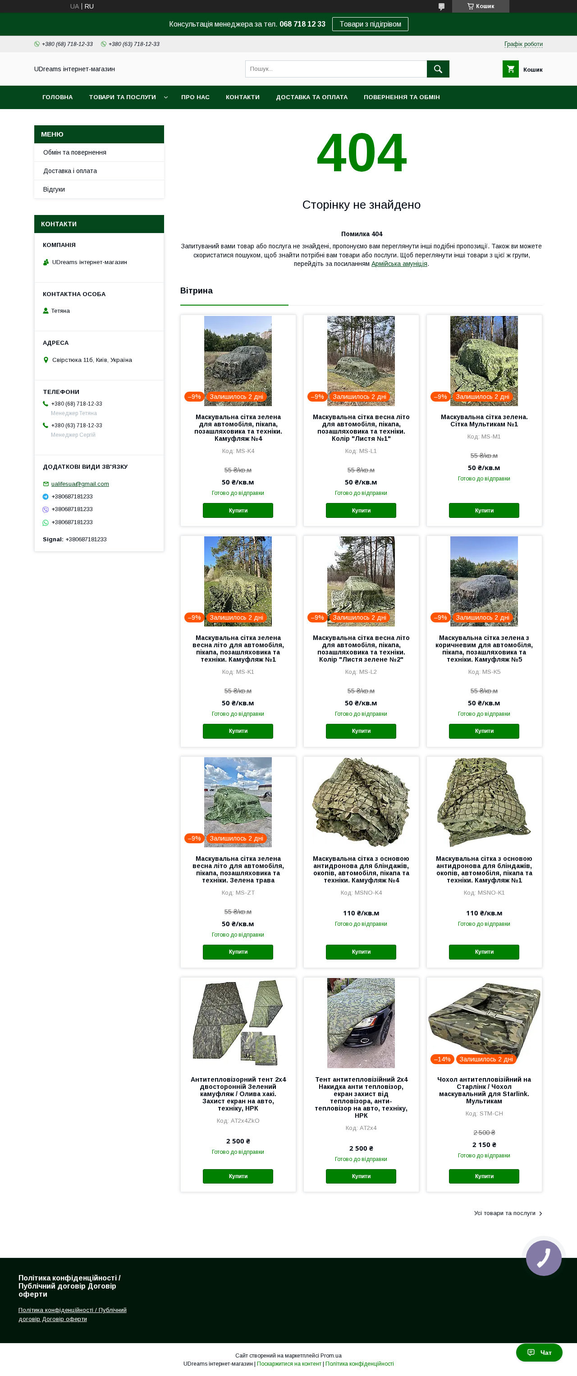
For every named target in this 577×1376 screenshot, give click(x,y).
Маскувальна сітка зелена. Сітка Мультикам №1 (484, 420)
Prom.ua (331, 1356)
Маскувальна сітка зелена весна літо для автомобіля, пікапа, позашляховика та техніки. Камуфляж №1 (238, 648)
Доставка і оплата (70, 170)
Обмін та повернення (74, 152)
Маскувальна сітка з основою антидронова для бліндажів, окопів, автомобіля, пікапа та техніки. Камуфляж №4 (361, 869)
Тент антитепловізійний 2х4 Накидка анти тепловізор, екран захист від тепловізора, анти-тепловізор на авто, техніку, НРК (361, 1097)
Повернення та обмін (402, 97)
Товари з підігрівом (370, 24)
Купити (238, 510)
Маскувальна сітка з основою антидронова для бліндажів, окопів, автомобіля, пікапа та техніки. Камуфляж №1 (484, 869)
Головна (57, 97)
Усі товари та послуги (505, 1213)
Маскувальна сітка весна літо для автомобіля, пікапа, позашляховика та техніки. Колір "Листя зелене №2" (361, 648)
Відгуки (54, 189)
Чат (546, 1352)
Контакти (243, 97)
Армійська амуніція (399, 263)
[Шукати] (438, 69)
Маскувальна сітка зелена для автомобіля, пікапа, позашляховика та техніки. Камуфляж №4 (238, 427)
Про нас (195, 97)
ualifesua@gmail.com (80, 483)
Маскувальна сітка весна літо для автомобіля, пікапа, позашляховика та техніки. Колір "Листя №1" (361, 427)
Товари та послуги (122, 97)
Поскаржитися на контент (289, 1364)
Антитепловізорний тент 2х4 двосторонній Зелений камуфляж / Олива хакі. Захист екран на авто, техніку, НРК (238, 1094)
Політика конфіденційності (359, 1364)
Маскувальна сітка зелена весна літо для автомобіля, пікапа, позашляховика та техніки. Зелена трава (238, 869)
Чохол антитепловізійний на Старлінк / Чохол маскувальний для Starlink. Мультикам (484, 1090)
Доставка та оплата (312, 97)
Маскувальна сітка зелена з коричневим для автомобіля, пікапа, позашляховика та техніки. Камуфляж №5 (484, 648)
